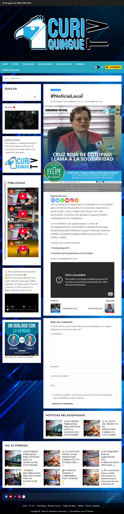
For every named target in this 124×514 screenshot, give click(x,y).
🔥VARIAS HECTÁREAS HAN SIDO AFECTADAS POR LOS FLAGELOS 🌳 (13, 477)
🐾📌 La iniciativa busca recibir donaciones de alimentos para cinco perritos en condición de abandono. (91, 477)
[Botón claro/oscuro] (97, 67)
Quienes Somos (45, 64)
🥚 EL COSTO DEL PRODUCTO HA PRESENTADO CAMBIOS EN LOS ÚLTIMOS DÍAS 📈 (92, 428)
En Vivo (15, 64)
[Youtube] (67, 200)
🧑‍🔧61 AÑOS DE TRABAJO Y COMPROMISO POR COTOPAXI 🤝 (52, 477)
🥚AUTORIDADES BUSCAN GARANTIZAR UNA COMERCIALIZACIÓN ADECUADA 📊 (91, 458)
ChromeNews (75, 511)
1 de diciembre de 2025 (93, 102)
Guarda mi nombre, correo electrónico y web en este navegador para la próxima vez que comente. (82, 396)
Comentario (57, 333)
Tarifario (79, 64)
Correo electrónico (60, 376)
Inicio (5, 64)
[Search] (102, 67)
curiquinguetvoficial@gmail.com (67, 102)
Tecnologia (28, 64)
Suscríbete (115, 67)
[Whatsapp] (62, 200)
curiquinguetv (55, 90)
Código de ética (64, 64)
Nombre (55, 366)
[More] (76, 200)
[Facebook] (53, 200)
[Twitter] (58, 200)
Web (53, 385)
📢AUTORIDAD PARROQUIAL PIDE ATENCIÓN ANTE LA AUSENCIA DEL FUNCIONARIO (54, 428)
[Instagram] (72, 200)
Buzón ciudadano (11, 70)
